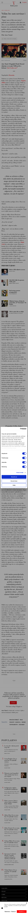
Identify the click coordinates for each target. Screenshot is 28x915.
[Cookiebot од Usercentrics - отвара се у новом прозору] (20, 429)
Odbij (14, 485)
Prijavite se (13, 911)
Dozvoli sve (14, 476)
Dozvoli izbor (14, 481)
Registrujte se (7, 911)
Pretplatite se (21, 911)
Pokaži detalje (19, 472)
